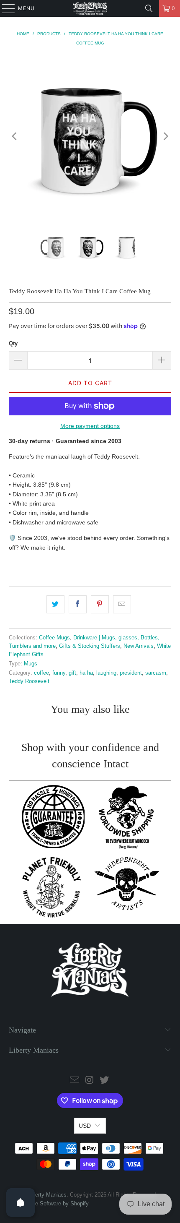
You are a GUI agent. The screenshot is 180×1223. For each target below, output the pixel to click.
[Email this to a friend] (122, 604)
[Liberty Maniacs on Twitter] (104, 1080)
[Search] (149, 8)
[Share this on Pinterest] (100, 604)
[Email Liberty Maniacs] (74, 1080)
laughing (106, 673)
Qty (13, 343)
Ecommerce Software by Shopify (49, 1203)
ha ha (86, 673)
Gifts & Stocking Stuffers (89, 646)
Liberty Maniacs (47, 1195)
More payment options (90, 425)
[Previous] (15, 136)
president (131, 673)
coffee (41, 673)
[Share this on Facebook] (78, 604)
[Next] (165, 136)
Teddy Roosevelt (29, 681)
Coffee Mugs (54, 638)
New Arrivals (138, 646)
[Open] (20, 1202)
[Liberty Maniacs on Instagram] (89, 1080)
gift (72, 673)
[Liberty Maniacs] (90, 8)
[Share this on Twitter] (55, 604)
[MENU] (4, 8)
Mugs (30, 664)
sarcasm (155, 673)
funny (58, 673)
